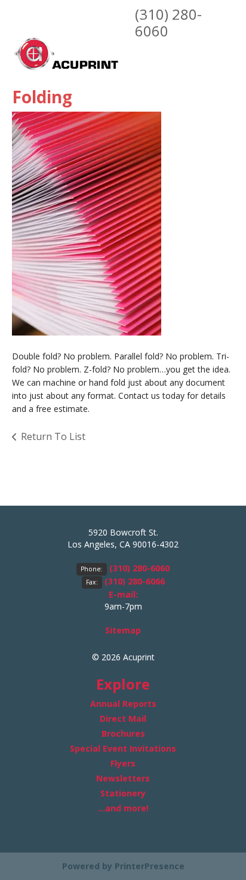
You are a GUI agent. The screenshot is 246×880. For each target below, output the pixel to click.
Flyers (123, 763)
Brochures (123, 733)
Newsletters (123, 778)
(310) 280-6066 (134, 581)
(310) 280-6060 (168, 22)
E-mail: (123, 594)
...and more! (123, 808)
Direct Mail (123, 718)
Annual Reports (123, 703)
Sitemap (123, 630)
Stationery (123, 793)
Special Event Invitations (123, 748)
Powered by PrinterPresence (123, 866)
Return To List (53, 436)
